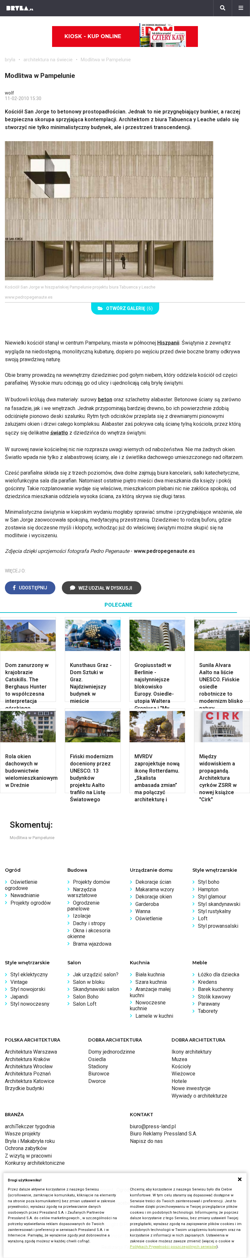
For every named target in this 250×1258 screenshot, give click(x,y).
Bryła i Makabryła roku (30, 1141)
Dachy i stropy (89, 923)
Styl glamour (212, 897)
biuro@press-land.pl (153, 1126)
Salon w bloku (88, 982)
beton (105, 399)
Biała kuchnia (150, 974)
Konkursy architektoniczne (35, 1163)
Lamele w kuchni (154, 1016)
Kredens (207, 982)
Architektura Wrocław (29, 1066)
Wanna (142, 911)
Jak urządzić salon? (95, 974)
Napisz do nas (146, 1141)
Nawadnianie (24, 895)
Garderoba (147, 904)
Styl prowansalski (218, 926)
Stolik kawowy (214, 997)
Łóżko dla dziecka (218, 974)
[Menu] (241, 8)
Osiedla (97, 1059)
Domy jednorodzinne (111, 1052)
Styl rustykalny (214, 911)
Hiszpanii (168, 343)
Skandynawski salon (96, 989)
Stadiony (98, 1066)
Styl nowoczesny (29, 1004)
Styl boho (208, 882)
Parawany (209, 1004)
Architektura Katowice (29, 1081)
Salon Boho (86, 997)
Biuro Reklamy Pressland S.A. (163, 1134)
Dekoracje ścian (153, 882)
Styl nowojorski (27, 989)
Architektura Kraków (27, 1059)
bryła (10, 60)
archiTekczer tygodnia (30, 1126)
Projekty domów (91, 882)
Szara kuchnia (151, 982)
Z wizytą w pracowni (28, 1156)
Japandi (19, 997)
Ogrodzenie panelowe (83, 906)
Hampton (208, 889)
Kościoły (181, 1066)
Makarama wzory (154, 889)
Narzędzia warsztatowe (82, 892)
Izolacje (82, 916)
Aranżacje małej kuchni (150, 992)
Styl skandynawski (219, 904)
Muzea (179, 1059)
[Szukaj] (223, 8)
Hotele (179, 1081)
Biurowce (98, 1074)
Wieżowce (183, 1074)
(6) (129, 308)
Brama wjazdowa (92, 944)
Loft (202, 918)
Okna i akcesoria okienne (88, 933)
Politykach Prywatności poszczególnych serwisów (173, 1247)
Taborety (208, 1011)
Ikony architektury (192, 1052)
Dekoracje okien (153, 897)
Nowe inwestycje (191, 1088)
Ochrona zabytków (26, 1148)
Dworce (97, 1081)
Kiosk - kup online (92, 36)
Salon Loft (84, 1004)
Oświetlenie (148, 918)
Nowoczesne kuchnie (148, 1005)
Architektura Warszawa (31, 1052)
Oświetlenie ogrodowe (21, 885)
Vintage (19, 982)
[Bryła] (20, 8)
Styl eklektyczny (29, 974)
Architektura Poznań (28, 1074)
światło (59, 433)
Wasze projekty (22, 1134)
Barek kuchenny (215, 989)
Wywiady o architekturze (199, 1096)
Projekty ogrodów (30, 903)
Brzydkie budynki (24, 1088)
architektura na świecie (48, 60)
